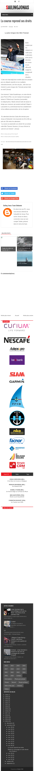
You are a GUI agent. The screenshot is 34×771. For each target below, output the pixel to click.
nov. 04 (10, 753)
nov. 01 (10, 759)
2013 (16, 26)
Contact (13, 621)
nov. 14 (10, 739)
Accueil (17, 315)
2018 (12, 669)
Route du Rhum (23, 682)
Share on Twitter (10, 193)
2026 (12, 675)
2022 (12, 672)
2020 (24, 669)
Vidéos (7, 689)
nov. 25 (10, 731)
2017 (6, 669)
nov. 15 (10, 737)
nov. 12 (10, 741)
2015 (18, 665)
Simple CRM (20, 769)
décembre (10, 723)
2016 (24, 665)
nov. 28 (10, 727)
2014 (12, 665)
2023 (18, 672)
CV (5, 630)
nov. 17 (10, 735)
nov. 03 (10, 755)
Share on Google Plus (11, 198)
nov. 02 (10, 757)
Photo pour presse (20, 679)
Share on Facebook (11, 188)
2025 (6, 675)
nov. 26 (10, 729)
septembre (10, 763)
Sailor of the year (9, 685)
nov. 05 (10, 745)
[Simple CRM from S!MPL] (17, 468)
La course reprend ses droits (16, 747)
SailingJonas (17, 7)
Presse (7, 682)
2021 (6, 672)
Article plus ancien (28, 315)
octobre (9, 761)
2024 (24, 672)
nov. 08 (10, 743)
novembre (10, 725)
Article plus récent (6, 315)
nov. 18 (10, 733)
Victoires (19, 685)
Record (14, 682)
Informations (8, 679)
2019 (18, 669)
